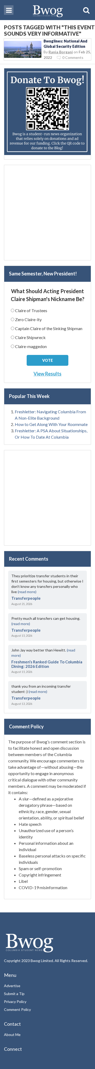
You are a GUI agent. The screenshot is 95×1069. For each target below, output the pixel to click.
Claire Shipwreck (30, 337)
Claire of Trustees (31, 310)
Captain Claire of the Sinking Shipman (48, 328)
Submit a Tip (14, 993)
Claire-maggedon (31, 346)
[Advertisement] (47, 212)
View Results (47, 374)
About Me (12, 1034)
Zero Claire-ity (28, 319)
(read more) (27, 591)
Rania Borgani (61, 52)
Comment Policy (17, 1009)
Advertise (12, 985)
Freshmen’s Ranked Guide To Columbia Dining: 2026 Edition (46, 664)
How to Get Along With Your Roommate (51, 424)
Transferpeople (26, 598)
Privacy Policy (15, 1001)
